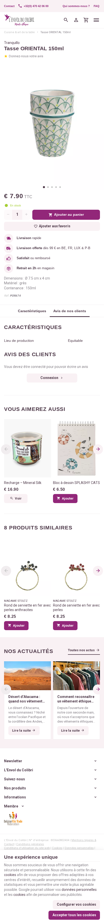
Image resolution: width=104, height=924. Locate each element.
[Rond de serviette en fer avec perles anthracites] (27, 567)
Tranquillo (12, 43)
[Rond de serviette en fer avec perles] (76, 567)
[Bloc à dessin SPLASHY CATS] (76, 448)
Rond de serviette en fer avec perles (76, 607)
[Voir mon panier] (86, 20)
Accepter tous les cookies (74, 915)
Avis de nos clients (69, 311)
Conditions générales (30, 844)
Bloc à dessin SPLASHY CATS (76, 483)
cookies (10, 875)
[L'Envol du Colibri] (19, 20)
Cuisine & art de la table (19, 32)
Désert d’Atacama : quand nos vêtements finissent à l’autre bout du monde (26, 699)
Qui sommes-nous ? (76, 6)
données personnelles (79, 890)
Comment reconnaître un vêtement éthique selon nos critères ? (75, 699)
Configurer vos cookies (76, 904)
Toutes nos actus (81, 650)
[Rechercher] (66, 20)
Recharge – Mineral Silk (22, 483)
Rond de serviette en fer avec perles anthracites (27, 607)
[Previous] (6, 449)
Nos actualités (28, 651)
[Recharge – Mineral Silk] (27, 448)
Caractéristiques (32, 311)
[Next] (98, 449)
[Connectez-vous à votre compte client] (76, 20)
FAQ (96, 6)
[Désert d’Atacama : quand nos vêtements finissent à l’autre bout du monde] (27, 675)
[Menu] (96, 20)
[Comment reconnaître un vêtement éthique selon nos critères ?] (76, 675)
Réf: (6, 295)
